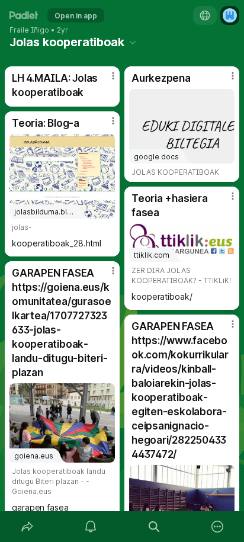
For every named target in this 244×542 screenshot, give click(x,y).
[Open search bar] (153, 527)
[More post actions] (105, 80)
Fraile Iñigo (29, 30)
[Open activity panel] (90, 526)
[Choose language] (205, 15)
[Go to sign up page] (229, 15)
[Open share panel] (27, 526)
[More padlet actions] (217, 526)
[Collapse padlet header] (132, 42)
